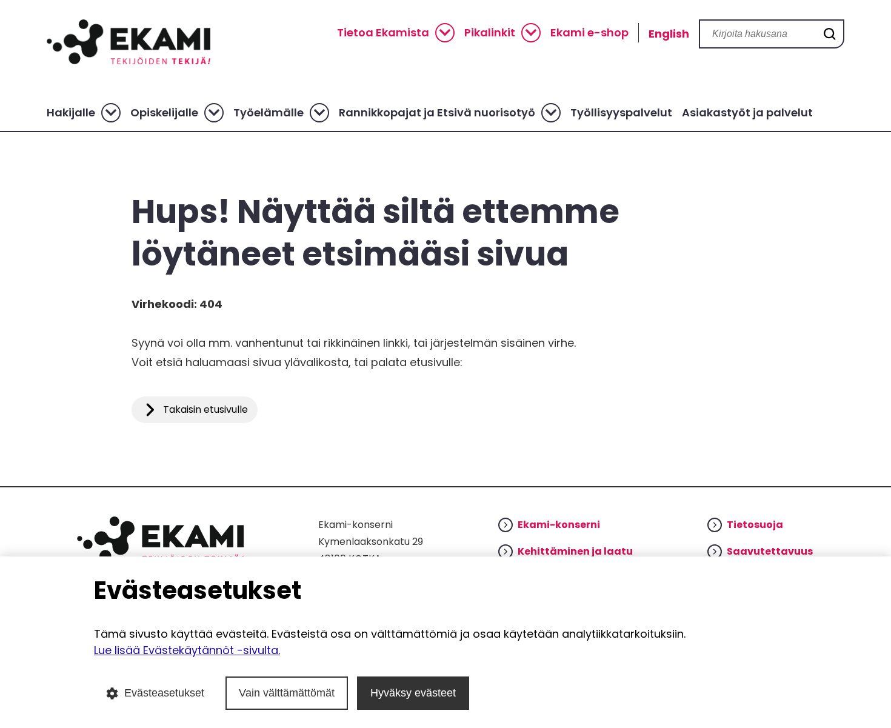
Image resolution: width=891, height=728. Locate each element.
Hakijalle (71, 112)
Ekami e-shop (589, 32)
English (669, 33)
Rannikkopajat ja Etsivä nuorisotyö (437, 112)
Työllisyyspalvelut (621, 112)
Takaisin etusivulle (205, 409)
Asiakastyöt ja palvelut (747, 112)
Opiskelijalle (164, 112)
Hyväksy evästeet (413, 693)
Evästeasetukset (164, 693)
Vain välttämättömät (287, 693)
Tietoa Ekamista (383, 32)
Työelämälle (268, 112)
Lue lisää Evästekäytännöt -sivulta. (187, 650)
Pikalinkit (489, 32)
